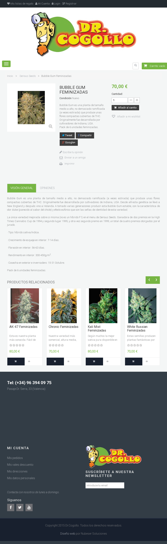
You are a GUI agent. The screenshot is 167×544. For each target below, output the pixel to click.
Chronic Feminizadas (63, 327)
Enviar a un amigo (75, 157)
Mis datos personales (21, 478)
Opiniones (47, 188)
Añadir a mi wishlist (128, 116)
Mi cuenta (18, 448)
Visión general (21, 188)
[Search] (135, 65)
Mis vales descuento (20, 464)
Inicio (10, 75)
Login (56, 3)
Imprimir (70, 163)
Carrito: (157, 65)
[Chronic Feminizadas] (64, 305)
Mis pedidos (15, 458)
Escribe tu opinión (72, 152)
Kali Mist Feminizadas (97, 328)
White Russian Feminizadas (137, 328)
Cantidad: (117, 93)
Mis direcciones (17, 471)
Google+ (70, 142)
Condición (65, 98)
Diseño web (67, 533)
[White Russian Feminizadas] (142, 305)
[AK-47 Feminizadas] (24, 305)
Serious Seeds (28, 75)
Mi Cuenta (43, 3)
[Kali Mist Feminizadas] (103, 305)
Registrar (71, 3)
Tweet (68, 135)
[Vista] (29, 361)
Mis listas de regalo (21, 3)
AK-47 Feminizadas (23, 327)
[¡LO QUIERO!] (16, 361)
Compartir (85, 135)
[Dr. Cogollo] (83, 33)
